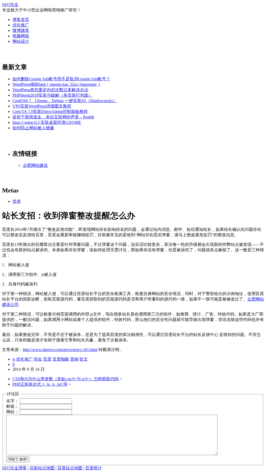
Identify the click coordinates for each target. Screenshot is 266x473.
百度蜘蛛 (60, 359)
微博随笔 (20, 30)
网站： (12, 412)
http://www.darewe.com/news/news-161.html (60, 349)
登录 (16, 201)
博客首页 (20, 19)
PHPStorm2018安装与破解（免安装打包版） (52, 95)
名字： (12, 401)
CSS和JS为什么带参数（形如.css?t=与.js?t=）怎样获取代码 (65, 379)
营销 (74, 359)
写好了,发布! (17, 459)
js (13, 359)
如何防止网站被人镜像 (33, 128)
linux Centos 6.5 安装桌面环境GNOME (46, 122)
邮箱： (12, 406)
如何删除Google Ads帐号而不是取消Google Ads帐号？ (61, 79)
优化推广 (20, 25)
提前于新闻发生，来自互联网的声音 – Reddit (53, 117)
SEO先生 (10, 4)
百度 (47, 359)
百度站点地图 (69, 468)
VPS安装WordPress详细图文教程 (41, 106)
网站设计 (20, 41)
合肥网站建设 (35, 165)
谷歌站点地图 (42, 468)
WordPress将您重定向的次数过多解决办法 (50, 90)
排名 (38, 359)
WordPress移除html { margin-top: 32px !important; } (56, 84)
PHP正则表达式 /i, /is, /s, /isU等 (40, 384)
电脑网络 (20, 36)
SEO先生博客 (14, 468)
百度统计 (93, 468)
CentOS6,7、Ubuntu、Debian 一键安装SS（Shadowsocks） (64, 100)
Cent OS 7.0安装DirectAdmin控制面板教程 (50, 111)
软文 (83, 359)
